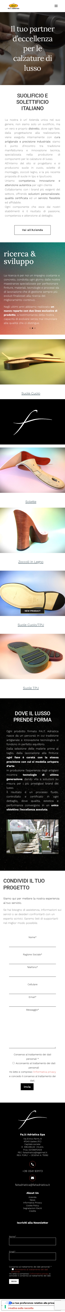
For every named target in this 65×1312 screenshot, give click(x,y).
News (32, 1200)
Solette (30, 502)
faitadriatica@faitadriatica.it (32, 1184)
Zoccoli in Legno (30, 562)
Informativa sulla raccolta (18, 1308)
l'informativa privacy (44, 1071)
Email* (32, 997)
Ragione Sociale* (32, 954)
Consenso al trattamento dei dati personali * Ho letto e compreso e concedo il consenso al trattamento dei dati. (32, 1071)
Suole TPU (31, 688)
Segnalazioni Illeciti (32, 1208)
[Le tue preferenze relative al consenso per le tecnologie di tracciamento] (5, 1307)
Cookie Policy (32, 1205)
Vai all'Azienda (32, 229)
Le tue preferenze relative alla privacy (34, 1302)
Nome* (33, 937)
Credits (32, 1211)
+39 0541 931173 (32, 1171)
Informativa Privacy (32, 1202)
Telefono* (32, 967)
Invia (27, 1087)
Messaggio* (32, 1009)
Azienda (32, 1197)
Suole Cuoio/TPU (31, 625)
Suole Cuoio (30, 393)
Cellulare (32, 984)
